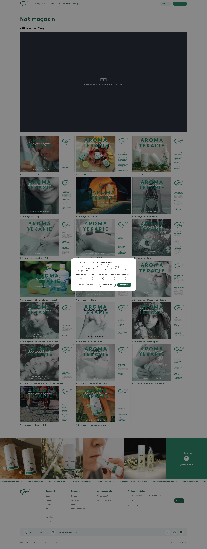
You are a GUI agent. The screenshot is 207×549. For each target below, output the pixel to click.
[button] (84, 285)
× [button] (133, 260)
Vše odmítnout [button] (107, 285)
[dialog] (103, 274)
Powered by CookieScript (125, 289)
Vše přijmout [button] (124, 285)
